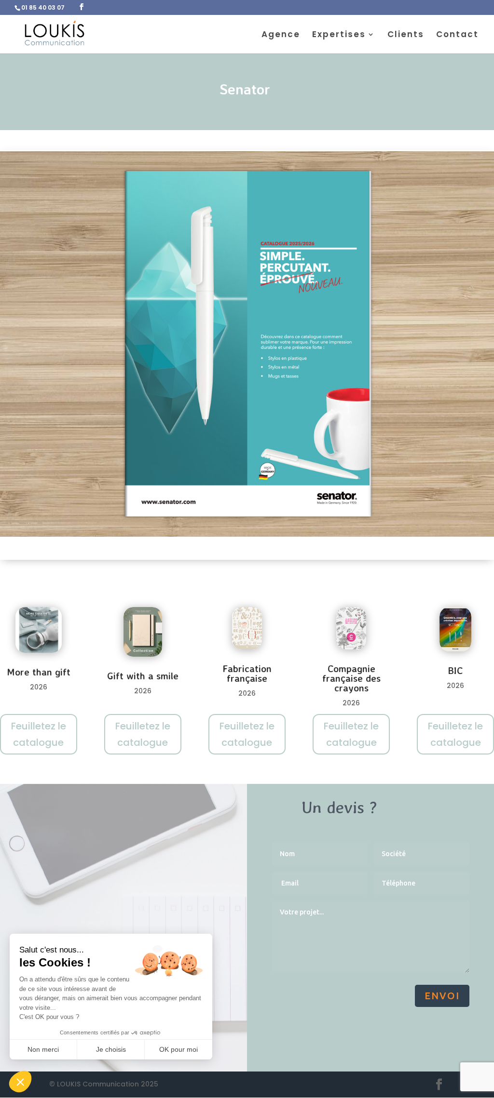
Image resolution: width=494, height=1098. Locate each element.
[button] (20, 1081)
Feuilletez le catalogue (38, 734)
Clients (405, 35)
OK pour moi (178, 1049)
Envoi (442, 995)
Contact (457, 35)
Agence (280, 35)
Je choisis (111, 1049)
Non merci (43, 1049)
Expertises (339, 35)
